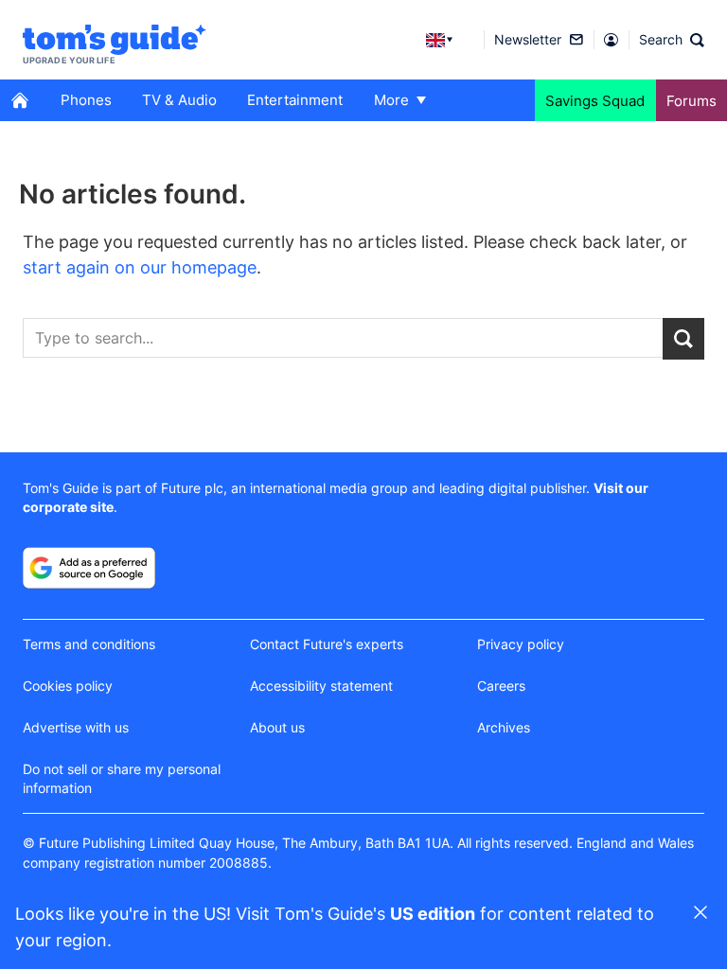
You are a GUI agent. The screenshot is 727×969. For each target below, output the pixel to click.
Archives (503, 727)
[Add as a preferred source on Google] (89, 568)
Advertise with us (76, 727)
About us (277, 727)
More (391, 100)
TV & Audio (179, 100)
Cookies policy (68, 686)
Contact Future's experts (326, 644)
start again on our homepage (140, 267)
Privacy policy (520, 644)
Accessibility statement (321, 686)
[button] (671, 39)
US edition (432, 914)
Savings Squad (595, 101)
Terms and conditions (89, 644)
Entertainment (295, 100)
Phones (86, 100)
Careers (501, 686)
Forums (691, 101)
